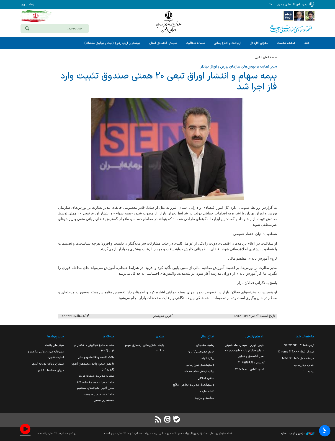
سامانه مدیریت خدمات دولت (96, 376)
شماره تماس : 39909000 (249, 369)
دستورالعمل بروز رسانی (200, 365)
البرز (257, 57)
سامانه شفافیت (195, 43)
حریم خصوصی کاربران (201, 352)
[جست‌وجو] (27, 29)
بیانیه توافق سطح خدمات (199, 371)
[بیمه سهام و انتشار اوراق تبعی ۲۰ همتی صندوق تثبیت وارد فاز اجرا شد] (167, 149)
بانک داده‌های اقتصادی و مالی (96, 357)
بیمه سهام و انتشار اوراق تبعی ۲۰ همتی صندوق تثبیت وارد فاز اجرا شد (168, 81)
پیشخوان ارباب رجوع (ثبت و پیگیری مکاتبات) (112, 43)
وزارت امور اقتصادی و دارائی (168, 22)
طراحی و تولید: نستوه (293, 433)
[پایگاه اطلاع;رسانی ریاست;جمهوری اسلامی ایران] (299, 15)
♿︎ (325, 430)
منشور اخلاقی (206, 378)
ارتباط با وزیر (27, 5)
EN (270, 5)
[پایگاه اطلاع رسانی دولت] (288, 15)
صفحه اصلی (270, 57)
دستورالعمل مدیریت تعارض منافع (193, 385)
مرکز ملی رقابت (54, 345)
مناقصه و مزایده (204, 398)
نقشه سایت (207, 391)
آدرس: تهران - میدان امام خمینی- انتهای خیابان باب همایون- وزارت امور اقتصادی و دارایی (244, 350)
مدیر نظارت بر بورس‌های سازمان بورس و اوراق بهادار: (238, 66)
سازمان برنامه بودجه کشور (48, 364)
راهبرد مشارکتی (205, 345)
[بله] (176, 420)
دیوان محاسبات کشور (51, 370)
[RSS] (158, 420)
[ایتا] (167, 420)
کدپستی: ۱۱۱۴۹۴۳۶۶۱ (251, 362)
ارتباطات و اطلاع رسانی (227, 43)
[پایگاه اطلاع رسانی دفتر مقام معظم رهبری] (309, 15)
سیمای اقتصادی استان (163, 43)
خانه (307, 43)
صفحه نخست (286, 43)
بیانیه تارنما (207, 358)
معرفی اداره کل (259, 43)
